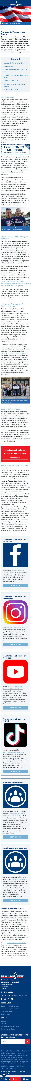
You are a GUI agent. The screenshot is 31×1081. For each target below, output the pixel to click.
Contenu (14, 59)
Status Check (5, 1014)
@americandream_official (16, 627)
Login (16, 1079)
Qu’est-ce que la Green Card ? (10, 1006)
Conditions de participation (10, 1009)
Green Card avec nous (11, 23)
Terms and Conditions (8, 1029)
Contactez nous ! (24, 995)
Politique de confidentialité (10, 1026)
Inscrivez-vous (15, 458)
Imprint (3, 1024)
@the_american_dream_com (12, 752)
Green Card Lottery (7, 1011)
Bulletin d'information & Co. (13, 89)
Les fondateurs (8, 66)
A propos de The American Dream (14, 63)
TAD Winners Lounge (18, 879)
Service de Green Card (11, 81)
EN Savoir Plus (15, 585)
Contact (3, 1021)
